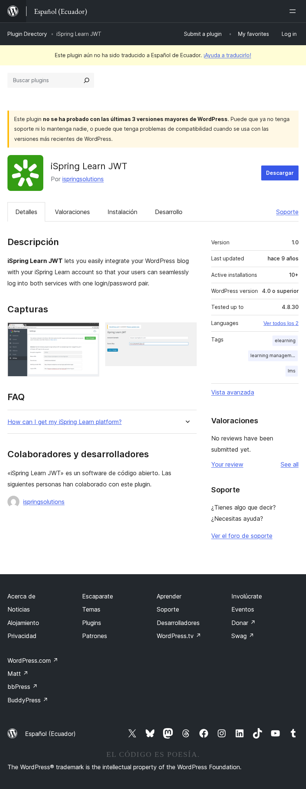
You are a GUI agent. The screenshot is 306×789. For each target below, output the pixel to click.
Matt (17, 673)
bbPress (22, 686)
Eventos (242, 609)
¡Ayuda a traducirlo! (227, 55)
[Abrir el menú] (294, 11)
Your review (227, 464)
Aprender (169, 596)
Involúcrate (246, 596)
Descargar (280, 173)
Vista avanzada (232, 392)
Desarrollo (168, 212)
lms (292, 371)
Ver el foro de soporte (241, 535)
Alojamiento (23, 622)
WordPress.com (32, 660)
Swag (242, 636)
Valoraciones (72, 212)
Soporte (287, 212)
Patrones (94, 636)
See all (290, 464)
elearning (285, 340)
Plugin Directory (27, 34)
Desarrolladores (178, 622)
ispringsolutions (83, 179)
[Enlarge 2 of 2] (186, 332)
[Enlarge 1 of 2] (89, 332)
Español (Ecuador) (50, 733)
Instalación (122, 212)
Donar (243, 622)
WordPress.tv (179, 636)
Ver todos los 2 (281, 323)
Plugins (91, 622)
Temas (91, 609)
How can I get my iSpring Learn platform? (64, 422)
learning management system (274, 355)
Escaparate (97, 596)
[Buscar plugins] (86, 80)
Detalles (26, 212)
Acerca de (21, 596)
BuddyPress (27, 700)
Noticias (18, 609)
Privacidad (22, 636)
